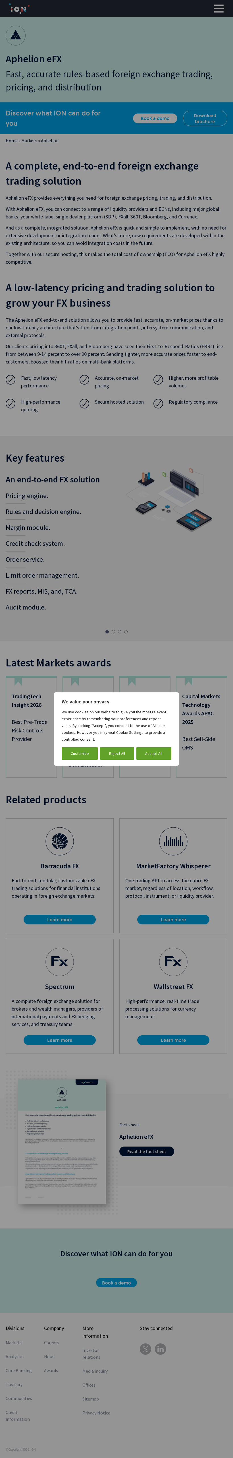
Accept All (153, 753)
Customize (80, 753)
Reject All (117, 753)
